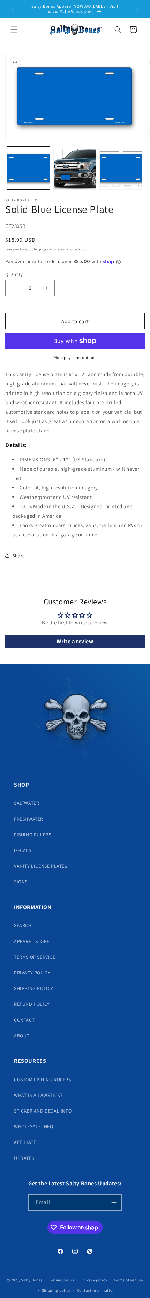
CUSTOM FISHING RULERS (42, 1079)
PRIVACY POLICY (32, 973)
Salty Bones (32, 1279)
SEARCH (23, 925)
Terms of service (128, 1279)
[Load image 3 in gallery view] (120, 168)
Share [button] (18, 555)
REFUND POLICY (32, 1004)
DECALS (22, 850)
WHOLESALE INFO (33, 1126)
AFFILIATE (25, 1142)
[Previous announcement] (13, 9)
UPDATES (24, 1158)
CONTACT (24, 1020)
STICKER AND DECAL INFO (43, 1111)
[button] (14, 29)
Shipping (39, 249)
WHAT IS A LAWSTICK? (38, 1095)
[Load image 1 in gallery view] (28, 168)
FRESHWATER (28, 819)
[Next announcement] (137, 9)
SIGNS (21, 881)
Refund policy (62, 1279)
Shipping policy (56, 1290)
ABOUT (21, 1036)
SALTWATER (26, 803)
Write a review (75, 641)
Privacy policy (94, 1279)
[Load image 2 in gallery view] (74, 168)
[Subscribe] (113, 1202)
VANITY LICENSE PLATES (40, 866)
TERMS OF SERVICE (34, 957)
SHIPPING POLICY (33, 988)
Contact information (96, 1290)
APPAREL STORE (32, 941)
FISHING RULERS (32, 834)
